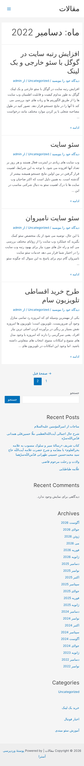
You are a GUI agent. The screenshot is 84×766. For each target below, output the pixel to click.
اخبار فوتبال (71, 719)
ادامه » (74, 127)
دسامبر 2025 (70, 563)
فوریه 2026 (71, 550)
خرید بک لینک (70, 708)
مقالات (69, 8)
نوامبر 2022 (71, 666)
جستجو (74, 393)
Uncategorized (38, 80)
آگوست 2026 (70, 522)
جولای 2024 (71, 646)
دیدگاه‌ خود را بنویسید (65, 80)
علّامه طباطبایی (69, 469)
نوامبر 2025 (71, 570)
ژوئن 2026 (71, 536)
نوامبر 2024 (71, 618)
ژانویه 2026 (71, 557)
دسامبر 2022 (70, 659)
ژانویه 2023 (71, 652)
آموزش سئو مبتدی (67, 730)
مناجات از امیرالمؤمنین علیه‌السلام (56, 426)
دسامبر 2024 (70, 611)
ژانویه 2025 (71, 605)
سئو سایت (64, 144)
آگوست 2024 (70, 639)
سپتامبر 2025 (70, 584)
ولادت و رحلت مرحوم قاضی (60, 461)
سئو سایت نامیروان (52, 218)
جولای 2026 (71, 529)
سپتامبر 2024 (70, 632)
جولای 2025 (71, 591)
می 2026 (72, 543)
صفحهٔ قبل (42, 373)
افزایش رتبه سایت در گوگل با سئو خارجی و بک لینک (44, 62)
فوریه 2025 (71, 598)
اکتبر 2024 (72, 625)
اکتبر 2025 (72, 577)
